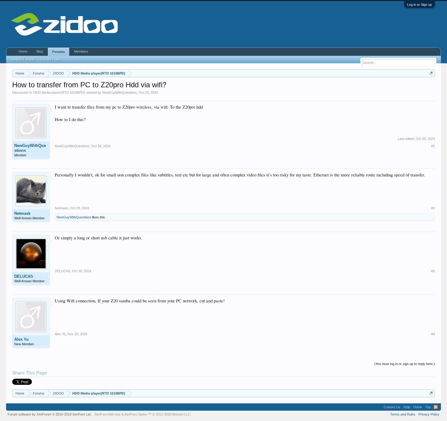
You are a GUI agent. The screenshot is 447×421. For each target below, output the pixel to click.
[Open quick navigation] (431, 73)
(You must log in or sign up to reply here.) (404, 364)
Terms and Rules (402, 414)
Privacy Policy (428, 414)
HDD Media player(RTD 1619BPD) (59, 92)
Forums (58, 52)
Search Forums (23, 59)
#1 (433, 146)
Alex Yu (21, 339)
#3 (433, 271)
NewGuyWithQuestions (119, 92)
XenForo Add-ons (107, 414)
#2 (433, 208)
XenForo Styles (135, 414)
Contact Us (392, 407)
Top (428, 407)
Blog (39, 51)
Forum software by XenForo (50, 414)
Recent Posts (51, 59)
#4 (433, 334)
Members (81, 51)
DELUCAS (23, 276)
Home (23, 51)
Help (407, 407)
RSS (436, 407)
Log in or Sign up (419, 4)
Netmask (22, 213)
